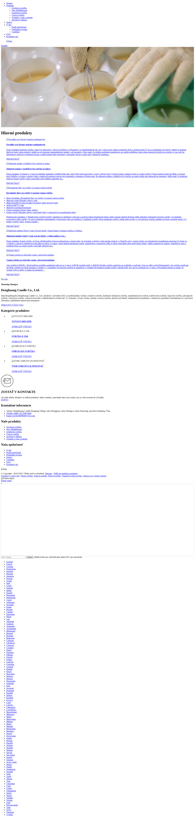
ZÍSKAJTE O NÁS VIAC (12, 305)
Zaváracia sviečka (19, 8)
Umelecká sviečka (19, 13)
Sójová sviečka (54, 476)
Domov (9, 3)
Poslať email (6, 481)
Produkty (10, 6)
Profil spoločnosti (19, 27)
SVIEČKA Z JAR (20, 336)
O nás (8, 25)
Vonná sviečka (26, 476)
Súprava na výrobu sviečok (94, 476)
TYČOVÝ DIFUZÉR (21, 321)
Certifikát (16, 32)
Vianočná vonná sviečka (72, 476)
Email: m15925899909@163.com (20, 416)
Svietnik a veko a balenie (22, 17)
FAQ (8, 34)
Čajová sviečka (18, 15)
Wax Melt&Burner (19, 10)
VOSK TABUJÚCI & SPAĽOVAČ (28, 366)
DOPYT (4, 400)
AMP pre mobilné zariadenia (65, 473)
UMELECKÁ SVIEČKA (23, 351)
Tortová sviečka (40, 476)
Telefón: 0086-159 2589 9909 (18, 413)
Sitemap (48, 473)
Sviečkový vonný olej (10, 476)
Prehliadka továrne (19, 29)
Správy (9, 22)
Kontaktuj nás (12, 37)
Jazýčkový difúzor (19, 20)
